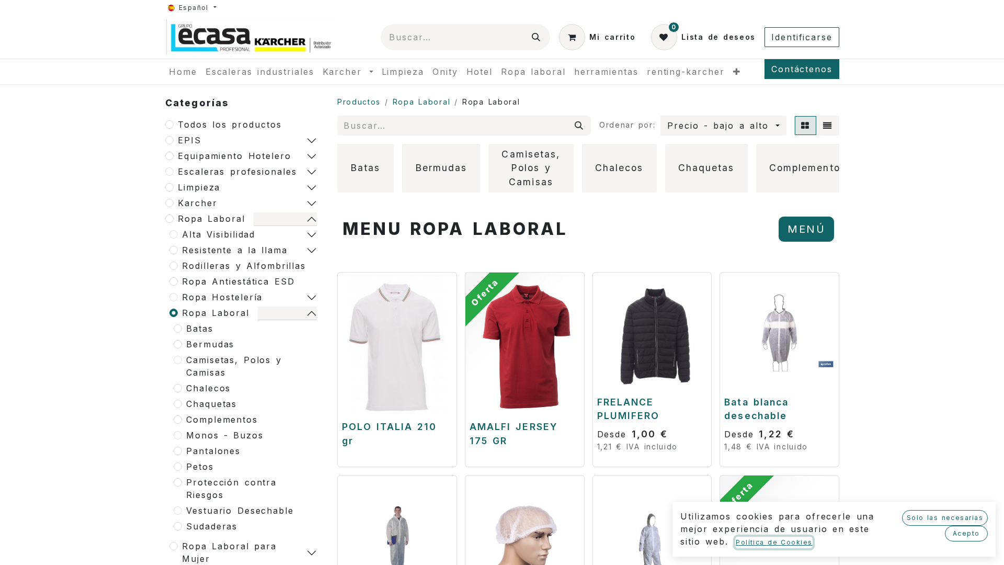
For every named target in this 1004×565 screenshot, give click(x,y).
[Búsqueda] (536, 37)
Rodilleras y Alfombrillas (244, 266)
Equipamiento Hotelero (234, 156)
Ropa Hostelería (222, 297)
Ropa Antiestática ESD (238, 281)
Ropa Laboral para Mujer (229, 552)
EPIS (189, 140)
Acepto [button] (966, 533)
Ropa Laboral (211, 218)
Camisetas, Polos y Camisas (234, 366)
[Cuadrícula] (805, 125)
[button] (723, 125)
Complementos (222, 419)
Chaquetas (211, 404)
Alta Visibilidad (218, 234)
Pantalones (213, 451)
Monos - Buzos (225, 435)
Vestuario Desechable (240, 510)
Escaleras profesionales (237, 171)
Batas (199, 328)
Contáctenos (801, 69)
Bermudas (210, 344)
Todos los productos (230, 124)
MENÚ (806, 229)
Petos (200, 466)
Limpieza (199, 187)
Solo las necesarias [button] (945, 518)
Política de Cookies (774, 542)
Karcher (197, 203)
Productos (359, 101)
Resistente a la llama (235, 250)
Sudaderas (211, 526)
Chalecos (208, 388)
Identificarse (801, 37)
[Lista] (827, 125)
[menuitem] (183, 71)
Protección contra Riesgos (231, 488)
